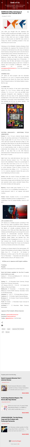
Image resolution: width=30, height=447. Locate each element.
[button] (28, 12)
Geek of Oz (15, 3)
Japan (8, 329)
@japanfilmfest (9, 318)
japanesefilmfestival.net (12, 314)
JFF (3, 332)
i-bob (18, 444)
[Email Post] (2, 326)
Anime (3, 329)
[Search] (28, 3)
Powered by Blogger (16, 441)
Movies (7, 332)
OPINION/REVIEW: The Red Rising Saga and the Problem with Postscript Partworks (11, 419)
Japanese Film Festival (18, 329)
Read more (25, 393)
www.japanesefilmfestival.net (8, 68)
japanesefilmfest (11, 316)
